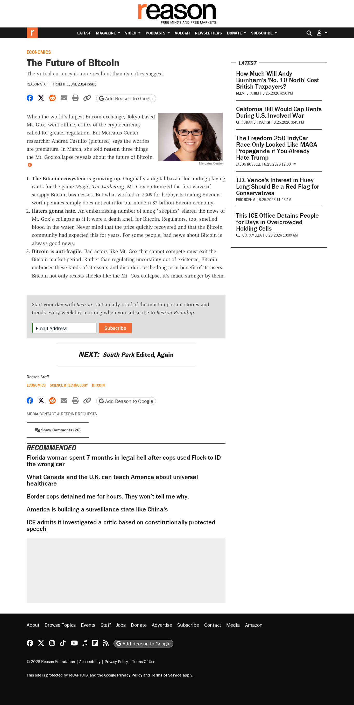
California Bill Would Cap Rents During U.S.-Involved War (279, 112)
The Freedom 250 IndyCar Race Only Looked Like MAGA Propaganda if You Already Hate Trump (276, 147)
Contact (212, 625)
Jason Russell (248, 164)
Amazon (254, 625)
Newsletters (208, 32)
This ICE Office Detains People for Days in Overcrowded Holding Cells (277, 221)
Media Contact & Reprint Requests (62, 413)
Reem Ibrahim (247, 93)
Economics (39, 51)
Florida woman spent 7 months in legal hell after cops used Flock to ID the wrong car (124, 460)
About (33, 625)
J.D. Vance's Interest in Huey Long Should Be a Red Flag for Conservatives (277, 186)
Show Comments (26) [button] (60, 429)
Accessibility (90, 661)
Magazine (106, 32)
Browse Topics (60, 625)
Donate (235, 32)
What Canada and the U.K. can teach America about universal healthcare (112, 480)
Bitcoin (98, 385)
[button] (322, 33)
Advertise (162, 625)
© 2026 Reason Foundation (51, 661)
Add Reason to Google (128, 98)
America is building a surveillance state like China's (97, 509)
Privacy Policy (116, 661)
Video (131, 32)
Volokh (182, 32)
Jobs (121, 625)
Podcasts (156, 32)
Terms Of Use (143, 661)
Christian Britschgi (253, 122)
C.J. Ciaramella (249, 235)
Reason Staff (38, 84)
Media (233, 625)
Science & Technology (69, 385)
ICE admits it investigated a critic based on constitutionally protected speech (121, 525)
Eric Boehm (245, 199)
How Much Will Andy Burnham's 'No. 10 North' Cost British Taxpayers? (277, 79)
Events (88, 625)
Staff (106, 625)
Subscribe (262, 32)
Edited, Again (126, 355)
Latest (84, 32)
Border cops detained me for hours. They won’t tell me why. (108, 496)
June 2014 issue (82, 84)
